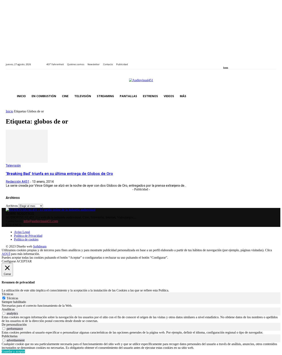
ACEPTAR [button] (24, 261)
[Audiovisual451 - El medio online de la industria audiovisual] (141, 82)
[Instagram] (229, 62)
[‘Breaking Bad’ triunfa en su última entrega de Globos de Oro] (27, 161)
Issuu (225, 67)
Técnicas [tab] (7, 294)
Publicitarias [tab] (10, 336)
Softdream (39, 246)
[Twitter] (238, 62)
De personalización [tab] (14, 324)
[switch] (3, 313)
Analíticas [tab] (8, 309)
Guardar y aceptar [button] (13, 351)
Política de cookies (26, 239)
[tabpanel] (141, 306)
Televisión (13, 165)
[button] (271, 96)
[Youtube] (243, 62)
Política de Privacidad (28, 235)
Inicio (9, 111)
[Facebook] (224, 62)
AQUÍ (6, 254)
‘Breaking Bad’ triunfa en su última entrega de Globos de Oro (59, 173)
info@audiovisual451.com (41, 221)
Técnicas (12, 298)
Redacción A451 (17, 182)
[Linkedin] (234, 62)
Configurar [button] (9, 261)
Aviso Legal (22, 232)
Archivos (12, 206)
